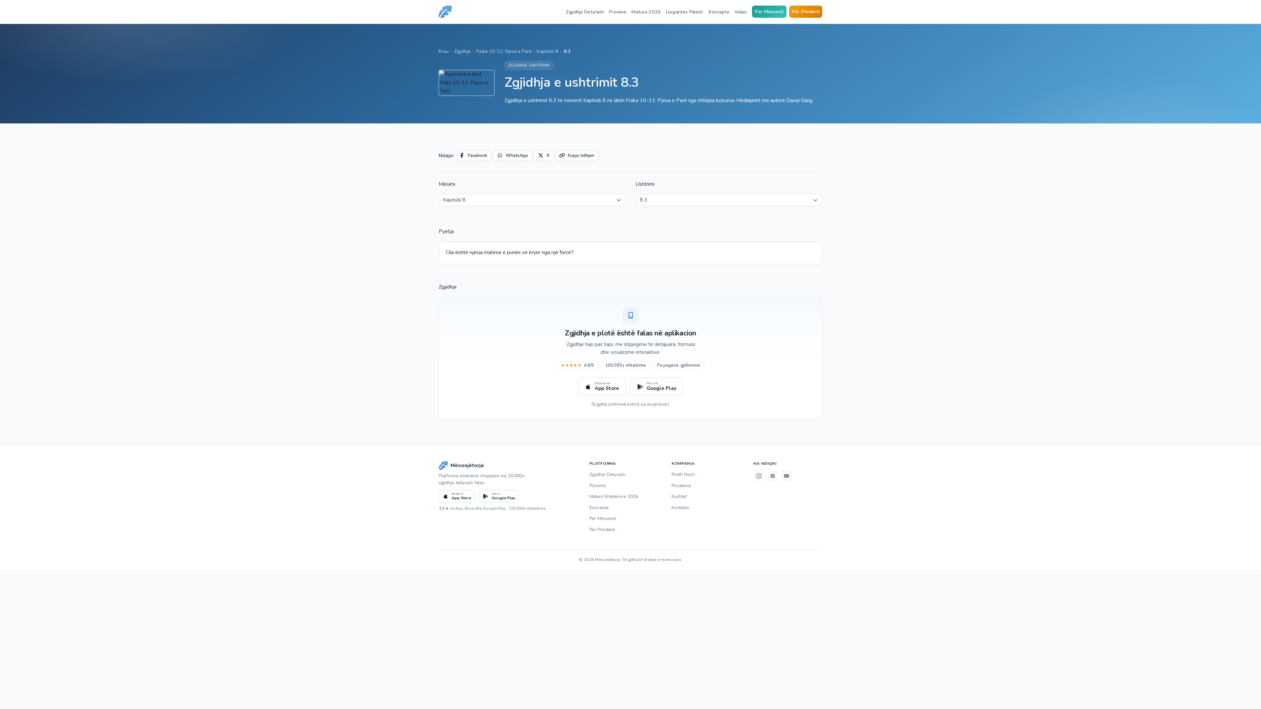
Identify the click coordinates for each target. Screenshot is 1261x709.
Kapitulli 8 (547, 51)
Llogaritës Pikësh (684, 12)
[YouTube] (786, 476)
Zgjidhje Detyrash (585, 12)
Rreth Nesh (683, 474)
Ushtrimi (644, 184)
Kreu (444, 51)
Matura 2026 (646, 12)
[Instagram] (758, 476)
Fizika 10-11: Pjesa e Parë (504, 51)
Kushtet (679, 496)
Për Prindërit (806, 11)
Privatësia (681, 486)
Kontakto (680, 508)
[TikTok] (772, 476)
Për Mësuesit (769, 11)
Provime (617, 12)
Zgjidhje (462, 51)
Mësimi (447, 184)
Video (741, 12)
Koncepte (719, 12)
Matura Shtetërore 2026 (613, 496)
